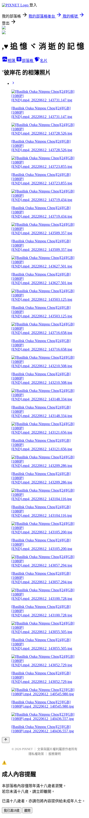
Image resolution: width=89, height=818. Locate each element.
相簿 (12, 61)
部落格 (28, 61)
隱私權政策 (36, 754)
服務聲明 (54, 754)
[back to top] (5, 740)
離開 (27, 810)
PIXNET (27, 749)
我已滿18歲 (11, 810)
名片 (43, 61)
